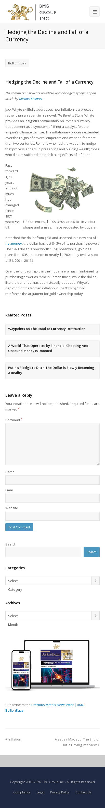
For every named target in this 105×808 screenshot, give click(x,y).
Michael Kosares (30, 98)
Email (9, 490)
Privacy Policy (60, 792)
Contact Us (83, 792)
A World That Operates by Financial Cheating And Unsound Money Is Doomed (48, 348)
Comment (13, 420)
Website (11, 508)
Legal (40, 792)
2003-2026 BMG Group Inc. (44, 782)
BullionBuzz (17, 63)
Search (10, 544)
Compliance (22, 792)
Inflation (14, 739)
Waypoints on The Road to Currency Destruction (46, 328)
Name (10, 472)
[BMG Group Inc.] (32, 11)
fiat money (13, 243)
